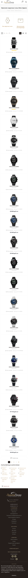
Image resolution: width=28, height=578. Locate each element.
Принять (14, 575)
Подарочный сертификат (14, 543)
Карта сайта (14, 563)
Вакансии (14, 511)
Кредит (14, 545)
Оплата (14, 528)
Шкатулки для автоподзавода (20, 27)
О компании (14, 508)
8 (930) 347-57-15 (14, 506)
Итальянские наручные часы (13, 469)
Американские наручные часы (22, 469)
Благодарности (14, 513)
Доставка (14, 530)
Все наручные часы (7, 26)
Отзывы (14, 519)
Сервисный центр (14, 548)
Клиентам (14, 537)
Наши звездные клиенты (14, 517)
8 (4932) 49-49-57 (14, 504)
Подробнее (7, 572)
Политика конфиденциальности (14, 515)
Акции (14, 541)
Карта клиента (14, 539)
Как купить (14, 526)
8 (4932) (13, 500)
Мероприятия (14, 509)
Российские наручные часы (21, 474)
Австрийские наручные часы (5, 479)
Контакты (14, 523)
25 (18, 462)
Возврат (14, 534)
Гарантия (14, 532)
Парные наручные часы (4, 469)
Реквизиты (14, 521)
